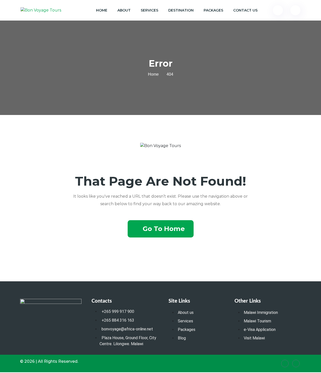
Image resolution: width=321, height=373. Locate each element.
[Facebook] (285, 363)
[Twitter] (296, 363)
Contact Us (245, 10)
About (124, 10)
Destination (181, 10)
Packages (213, 10)
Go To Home (164, 229)
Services (149, 10)
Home (101, 10)
